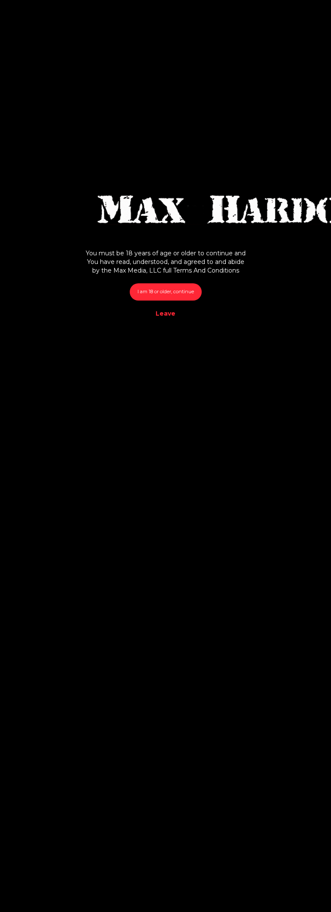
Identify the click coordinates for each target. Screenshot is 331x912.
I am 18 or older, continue (165, 291)
